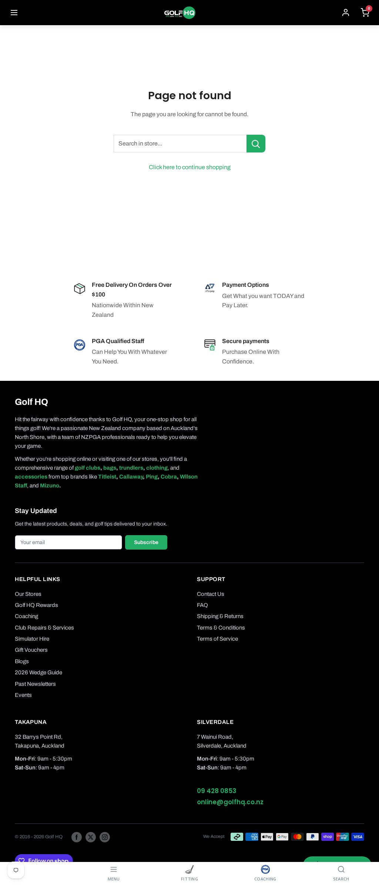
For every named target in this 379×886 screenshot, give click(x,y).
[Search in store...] (255, 143)
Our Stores (28, 594)
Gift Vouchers (31, 650)
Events (23, 695)
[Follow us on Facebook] (76, 836)
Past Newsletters (35, 684)
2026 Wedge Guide (38, 672)
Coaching (26, 616)
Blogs (22, 661)
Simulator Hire (32, 639)
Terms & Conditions (221, 628)
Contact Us (210, 594)
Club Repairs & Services (44, 628)
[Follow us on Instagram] (105, 836)
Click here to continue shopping (190, 167)
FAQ (202, 605)
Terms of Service (217, 639)
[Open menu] (14, 12)
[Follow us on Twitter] (90, 836)
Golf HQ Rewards (36, 605)
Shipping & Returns (220, 616)
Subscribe (146, 542)
